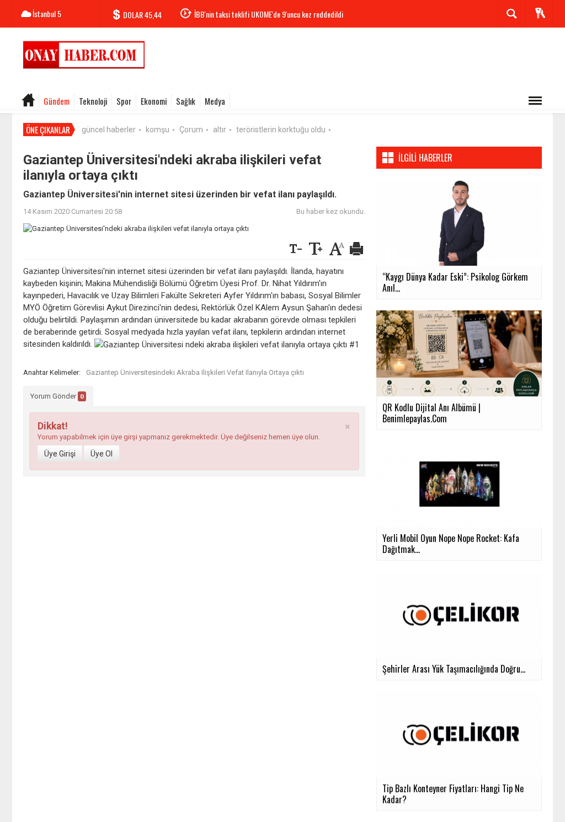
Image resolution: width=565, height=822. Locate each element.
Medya (215, 101)
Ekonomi (154, 101)
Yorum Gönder (57, 396)
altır (219, 129)
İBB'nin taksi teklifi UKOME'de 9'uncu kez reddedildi (268, 14)
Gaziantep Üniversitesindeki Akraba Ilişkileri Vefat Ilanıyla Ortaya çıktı (195, 372)
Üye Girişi (60, 453)
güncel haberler (109, 129)
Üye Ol (101, 453)
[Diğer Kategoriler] (535, 101)
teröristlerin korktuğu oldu (281, 129)
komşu (157, 129)
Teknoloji (93, 101)
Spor (123, 101)
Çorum (191, 129)
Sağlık (185, 101)
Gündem (57, 101)
